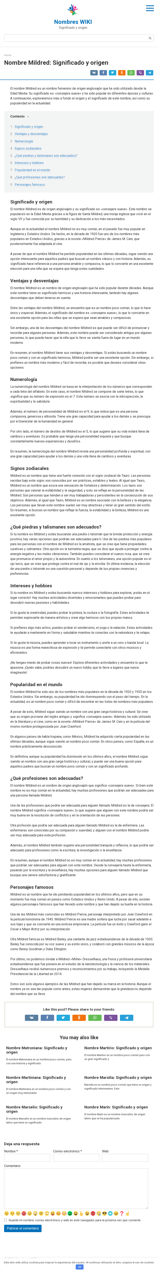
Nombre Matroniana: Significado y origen (36, 1050)
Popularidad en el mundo (32, 170)
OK (79, 1267)
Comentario (12, 1166)
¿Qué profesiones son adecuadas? (40, 177)
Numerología (24, 141)
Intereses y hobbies (29, 163)
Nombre (11, 1151)
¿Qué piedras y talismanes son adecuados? (46, 156)
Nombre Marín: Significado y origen (116, 1107)
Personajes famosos (30, 185)
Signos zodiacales (28, 148)
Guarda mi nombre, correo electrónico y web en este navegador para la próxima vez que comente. (75, 1220)
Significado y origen (29, 127)
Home (7, 55)
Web (105, 1151)
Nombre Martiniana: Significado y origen (36, 1079)
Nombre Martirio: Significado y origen (118, 1048)
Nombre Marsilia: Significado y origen (118, 1077)
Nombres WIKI (73, 21)
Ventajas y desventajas (31, 134)
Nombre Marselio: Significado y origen (34, 1109)
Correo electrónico (67, 1151)
